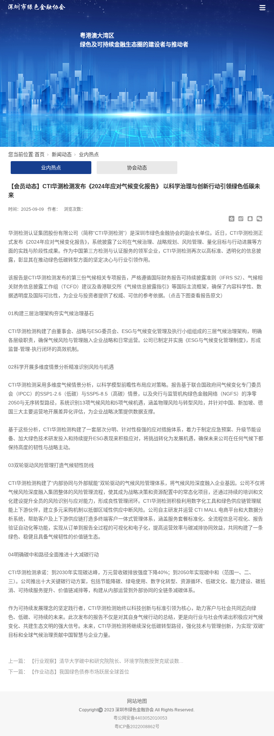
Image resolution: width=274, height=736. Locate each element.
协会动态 (137, 167)
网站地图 (137, 701)
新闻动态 (62, 154)
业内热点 (89, 154)
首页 (40, 154)
